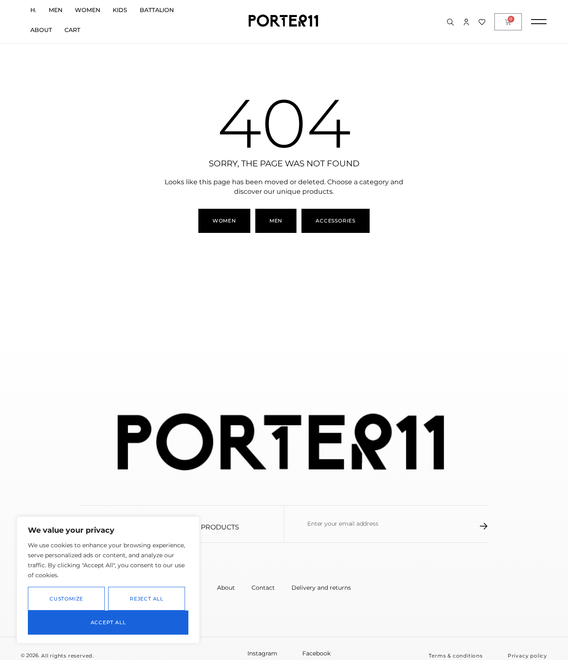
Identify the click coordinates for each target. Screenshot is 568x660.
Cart (72, 30)
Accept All (108, 622)
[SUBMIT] (484, 526)
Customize (66, 599)
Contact (263, 587)
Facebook (316, 653)
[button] (455, 656)
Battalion (157, 10)
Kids (120, 10)
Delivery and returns (321, 587)
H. (33, 10)
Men (55, 10)
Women (87, 10)
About (41, 30)
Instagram (262, 653)
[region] (108, 580)
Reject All (146, 599)
